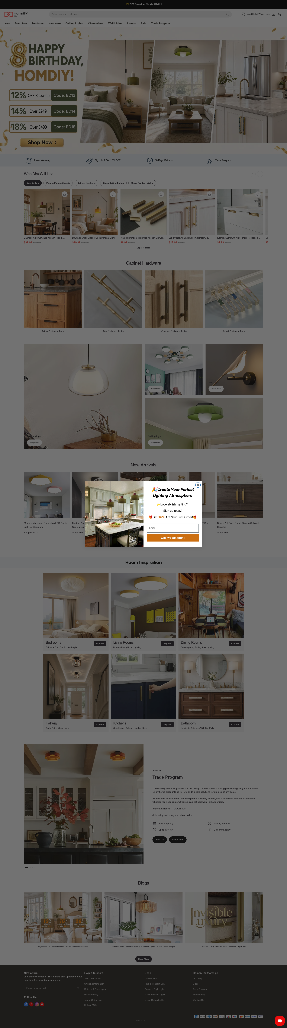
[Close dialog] (198, 485)
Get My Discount (173, 537)
